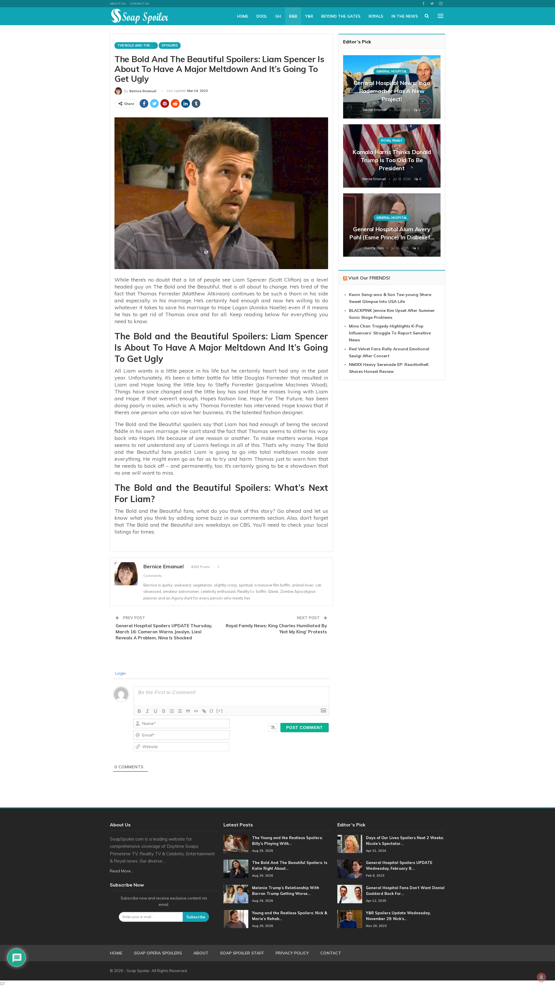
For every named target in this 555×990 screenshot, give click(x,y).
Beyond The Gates (340, 16)
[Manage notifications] (541, 977)
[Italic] (147, 711)
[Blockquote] (188, 711)
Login (120, 673)
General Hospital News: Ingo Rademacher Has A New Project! (392, 91)
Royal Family (391, 140)
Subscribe (195, 917)
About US (117, 3)
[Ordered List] (172, 711)
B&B (293, 16)
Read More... (121, 871)
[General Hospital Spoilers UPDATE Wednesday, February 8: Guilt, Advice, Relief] (349, 869)
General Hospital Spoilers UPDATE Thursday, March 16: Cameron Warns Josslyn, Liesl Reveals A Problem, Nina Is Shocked (164, 632)
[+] (220, 710)
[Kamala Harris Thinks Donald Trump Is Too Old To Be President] (392, 156)
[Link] (204, 711)
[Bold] (139, 711)
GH (278, 16)
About (200, 953)
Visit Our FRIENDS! (369, 278)
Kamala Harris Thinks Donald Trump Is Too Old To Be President (391, 160)
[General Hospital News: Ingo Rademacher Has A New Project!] (392, 87)
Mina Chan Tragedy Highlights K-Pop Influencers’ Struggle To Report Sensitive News (390, 333)
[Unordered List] (180, 711)
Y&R (309, 16)
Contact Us (139, 3)
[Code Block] (196, 711)
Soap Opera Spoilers (158, 953)
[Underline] (155, 711)
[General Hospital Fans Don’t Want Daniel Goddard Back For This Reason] (349, 894)
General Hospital (391, 71)
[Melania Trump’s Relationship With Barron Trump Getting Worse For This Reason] (235, 894)
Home (242, 16)
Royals (376, 16)
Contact (330, 953)
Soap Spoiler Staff (242, 953)
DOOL (261, 16)
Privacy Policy (292, 953)
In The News (404, 16)
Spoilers (170, 45)
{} (212, 710)
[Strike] (164, 711)
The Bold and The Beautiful (137, 45)
